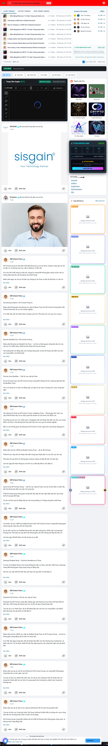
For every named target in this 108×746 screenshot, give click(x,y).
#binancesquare (76, 189)
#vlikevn (74, 183)
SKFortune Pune (16, 259)
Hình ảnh (33, 75)
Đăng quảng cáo (100, 201)
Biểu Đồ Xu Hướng (45, 81)
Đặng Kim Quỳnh (86, 31)
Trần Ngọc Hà (85, 23)
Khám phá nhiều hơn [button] (15, 742)
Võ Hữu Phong (85, 19)
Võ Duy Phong (85, 27)
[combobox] (29, 3)
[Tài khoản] (104, 3)
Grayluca (13, 197)
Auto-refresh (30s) (91, 62)
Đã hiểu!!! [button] (90, 740)
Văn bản (20, 75)
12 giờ (11, 129)
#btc (72, 192)
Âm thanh (57, 75)
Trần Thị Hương (85, 15)
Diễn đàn (16, 62)
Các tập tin (71, 75)
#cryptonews (75, 186)
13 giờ (11, 200)
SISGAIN (13, 127)
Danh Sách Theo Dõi (59, 81)
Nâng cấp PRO (87, 168)
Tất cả (7, 75)
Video (45, 75)
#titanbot (74, 180)
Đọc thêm (6, 283)
